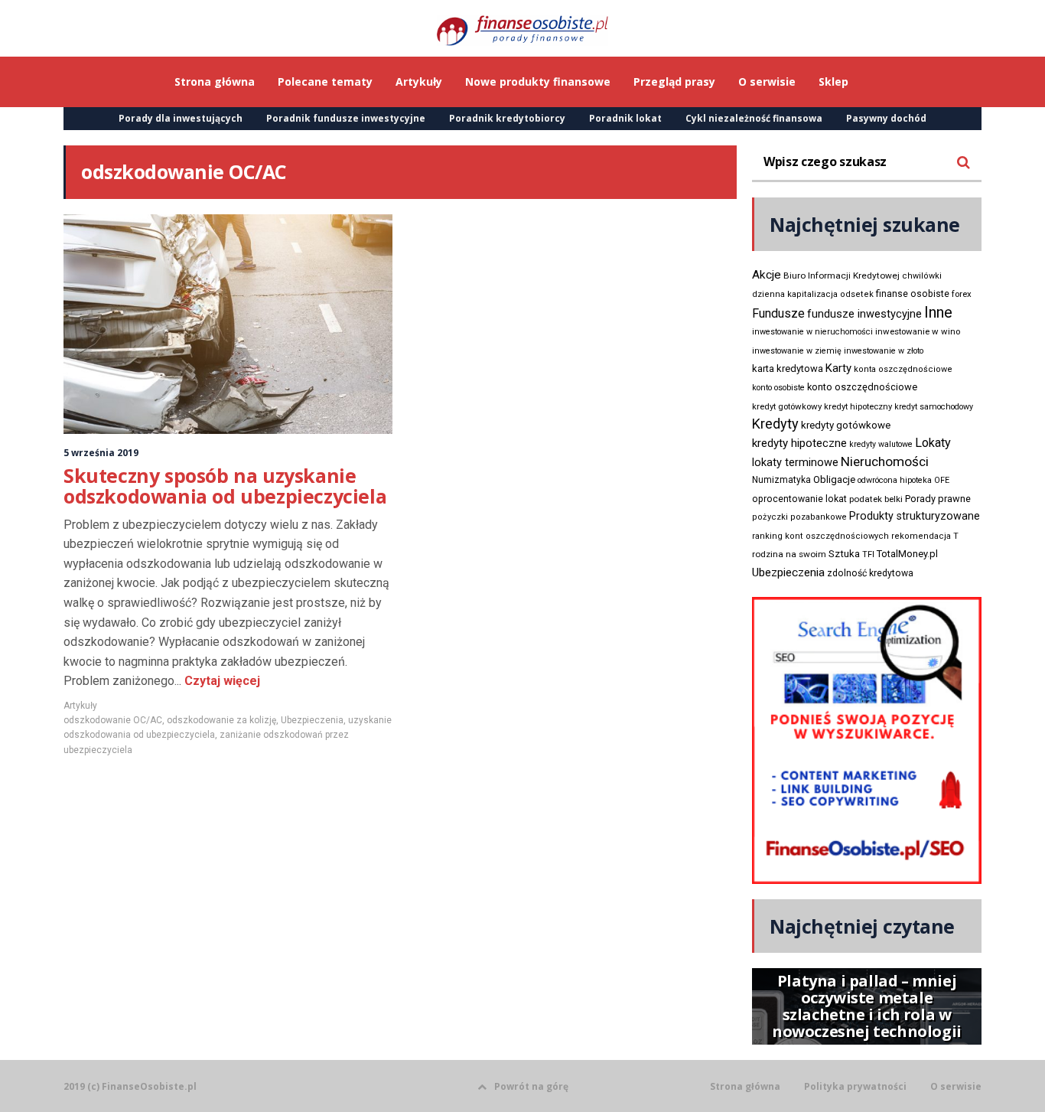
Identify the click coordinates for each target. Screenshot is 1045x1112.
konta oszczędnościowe (903, 369)
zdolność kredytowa (870, 573)
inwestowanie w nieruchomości (812, 332)
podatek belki (876, 499)
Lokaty (933, 442)
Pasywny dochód (886, 118)
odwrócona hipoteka (895, 480)
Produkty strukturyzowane (914, 516)
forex (962, 294)
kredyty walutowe (881, 444)
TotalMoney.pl (907, 553)
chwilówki (922, 276)
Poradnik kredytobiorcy (507, 118)
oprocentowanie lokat (799, 499)
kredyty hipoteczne (799, 443)
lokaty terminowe (795, 462)
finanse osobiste (912, 294)
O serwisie (956, 1087)
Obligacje (834, 479)
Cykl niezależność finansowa (753, 118)
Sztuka (844, 553)
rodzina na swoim (789, 554)
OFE (941, 480)
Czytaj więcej (220, 680)
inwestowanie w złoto (883, 351)
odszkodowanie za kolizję (221, 720)
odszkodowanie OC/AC (112, 720)
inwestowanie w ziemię (797, 351)
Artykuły (80, 705)
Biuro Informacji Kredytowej (841, 275)
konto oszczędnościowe (862, 387)
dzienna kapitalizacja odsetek (813, 294)
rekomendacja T (925, 536)
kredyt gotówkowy (787, 406)
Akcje (766, 275)
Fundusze (778, 313)
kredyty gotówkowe (845, 425)
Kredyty (775, 424)
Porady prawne (938, 498)
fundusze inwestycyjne (864, 314)
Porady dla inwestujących (181, 118)
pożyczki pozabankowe (799, 517)
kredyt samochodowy (933, 407)
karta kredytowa (787, 368)
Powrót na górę (531, 1086)
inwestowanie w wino (917, 331)
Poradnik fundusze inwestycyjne (345, 118)
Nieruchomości (885, 461)
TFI (868, 554)
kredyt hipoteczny (858, 407)
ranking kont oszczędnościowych (820, 536)
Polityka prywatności (855, 1087)
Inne (938, 312)
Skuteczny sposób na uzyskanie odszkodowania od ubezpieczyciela (224, 486)
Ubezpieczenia (312, 720)
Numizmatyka (781, 479)
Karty (838, 368)
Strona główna (745, 1087)
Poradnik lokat (625, 118)
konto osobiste (778, 388)
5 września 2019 (100, 452)
